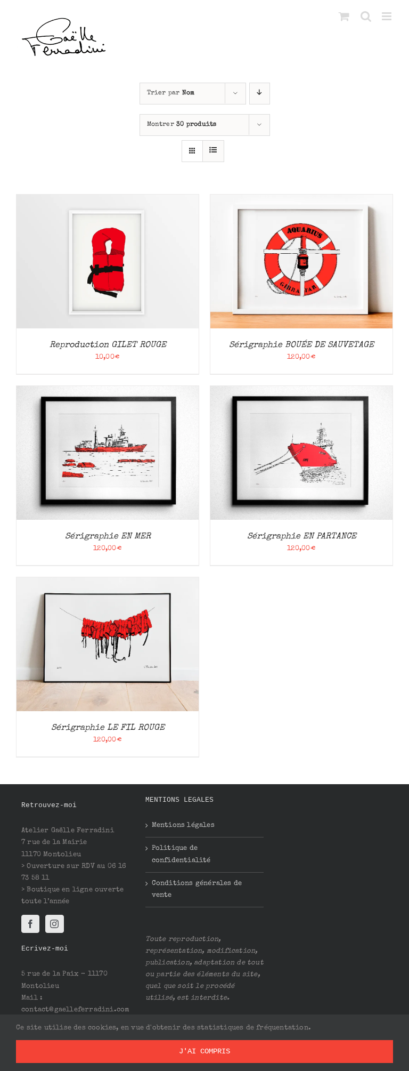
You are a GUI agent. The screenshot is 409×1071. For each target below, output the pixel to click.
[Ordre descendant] (259, 93)
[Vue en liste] (213, 151)
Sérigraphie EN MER (108, 537)
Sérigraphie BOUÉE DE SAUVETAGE (301, 345)
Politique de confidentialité (181, 854)
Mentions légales (183, 825)
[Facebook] (30, 924)
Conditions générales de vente (197, 889)
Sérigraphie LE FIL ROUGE (108, 728)
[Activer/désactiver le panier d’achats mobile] (344, 16)
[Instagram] (54, 924)
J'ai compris (204, 1051)
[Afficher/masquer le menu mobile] (387, 16)
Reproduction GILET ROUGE (108, 345)
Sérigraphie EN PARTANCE (301, 537)
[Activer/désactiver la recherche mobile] (366, 16)
